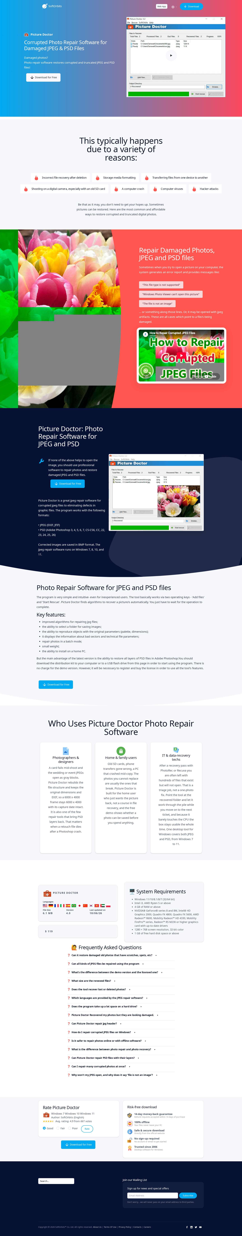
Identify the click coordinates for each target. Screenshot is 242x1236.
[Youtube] (200, 1227)
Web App (161, 6)
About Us (97, 1227)
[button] (175, 7)
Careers (147, 1227)
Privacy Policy (125, 1227)
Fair (63, 1128)
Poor (75, 1128)
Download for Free (45, 77)
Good (50, 1128)
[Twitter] (196, 1227)
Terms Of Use (110, 1227)
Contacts (137, 1227)
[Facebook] (187, 1227)
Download (193, 6)
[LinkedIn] (191, 1227)
